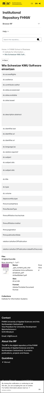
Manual (7, 362)
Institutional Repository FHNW (16, 15)
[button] (39, 3)
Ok (39, 389)
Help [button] (5, 31)
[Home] (12, 3)
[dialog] (22, 386)
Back (6, 60)
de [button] (32, 3)
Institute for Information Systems (15, 52)
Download (40, 267)
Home (4, 49)
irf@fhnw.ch (12, 336)
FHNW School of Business (19, 49)
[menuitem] (22, 24)
